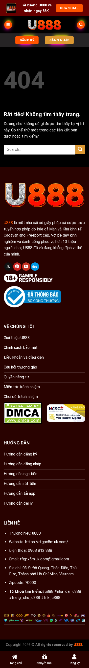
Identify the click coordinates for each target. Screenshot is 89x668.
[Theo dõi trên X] (8, 266)
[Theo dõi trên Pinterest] (17, 266)
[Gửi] (80, 149)
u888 (36, 533)
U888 (8, 222)
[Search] (81, 25)
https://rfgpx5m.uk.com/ (46, 542)
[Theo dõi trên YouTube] (26, 266)
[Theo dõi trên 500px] (35, 266)
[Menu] (8, 25)
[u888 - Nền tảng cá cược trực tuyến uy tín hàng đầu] (44, 24)
